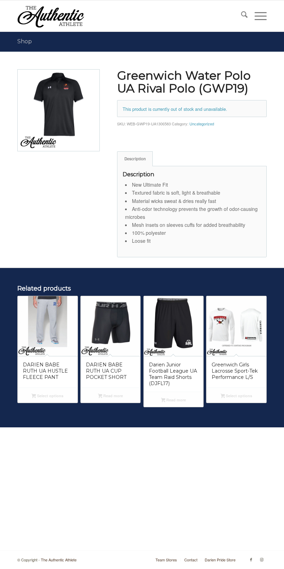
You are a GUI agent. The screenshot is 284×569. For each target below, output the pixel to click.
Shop (24, 41)
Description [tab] (135, 159)
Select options (49, 395)
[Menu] (257, 16)
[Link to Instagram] (261, 559)
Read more (112, 395)
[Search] (241, 16)
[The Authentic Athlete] (50, 16)
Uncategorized (201, 123)
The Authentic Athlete (59, 559)
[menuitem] (241, 16)
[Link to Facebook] (251, 559)
